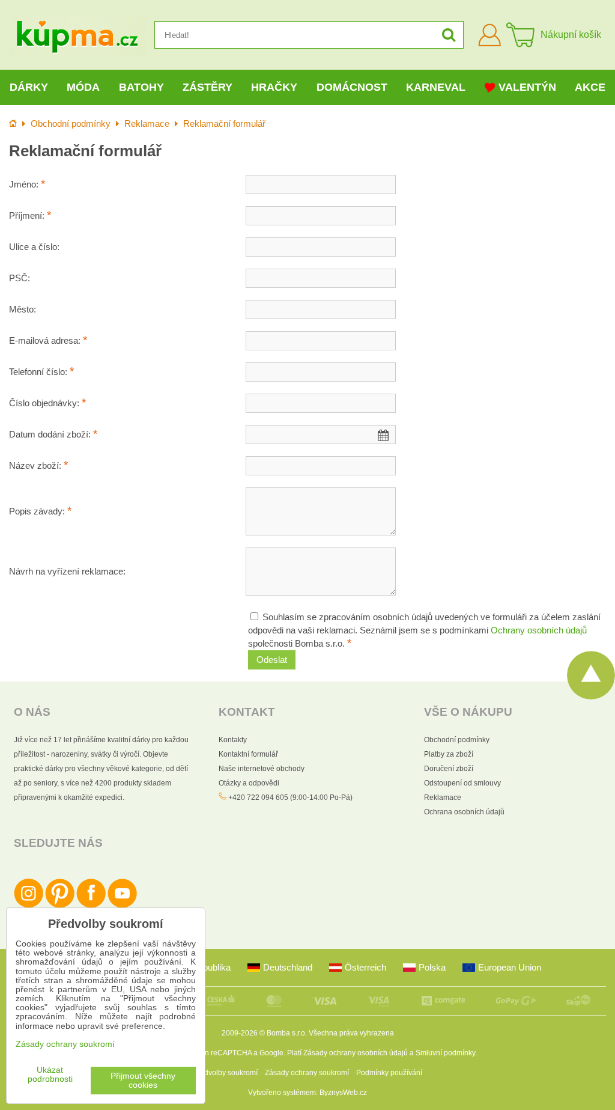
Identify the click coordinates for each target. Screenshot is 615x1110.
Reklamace (442, 797)
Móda (83, 87)
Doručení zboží (448, 768)
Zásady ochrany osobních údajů (355, 1053)
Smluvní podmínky (445, 1053)
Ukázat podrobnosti (50, 1075)
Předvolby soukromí (225, 1073)
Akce (590, 87)
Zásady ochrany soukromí (307, 1073)
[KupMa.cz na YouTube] (122, 905)
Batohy (141, 87)
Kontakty (233, 740)
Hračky (274, 87)
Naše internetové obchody (261, 768)
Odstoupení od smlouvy (462, 783)
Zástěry (207, 87)
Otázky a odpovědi (249, 783)
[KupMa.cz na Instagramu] (28, 905)
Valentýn (527, 87)
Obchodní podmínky (456, 740)
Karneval (435, 87)
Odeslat (271, 660)
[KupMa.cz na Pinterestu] (59, 905)
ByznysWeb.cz (343, 1092)
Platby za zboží (448, 754)
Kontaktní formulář (248, 754)
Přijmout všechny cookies (143, 1081)
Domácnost (352, 87)
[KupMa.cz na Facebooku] (91, 905)
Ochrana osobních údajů (464, 812)
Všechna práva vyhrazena (351, 1033)
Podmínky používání (389, 1073)
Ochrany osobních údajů (539, 630)
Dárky (29, 87)
